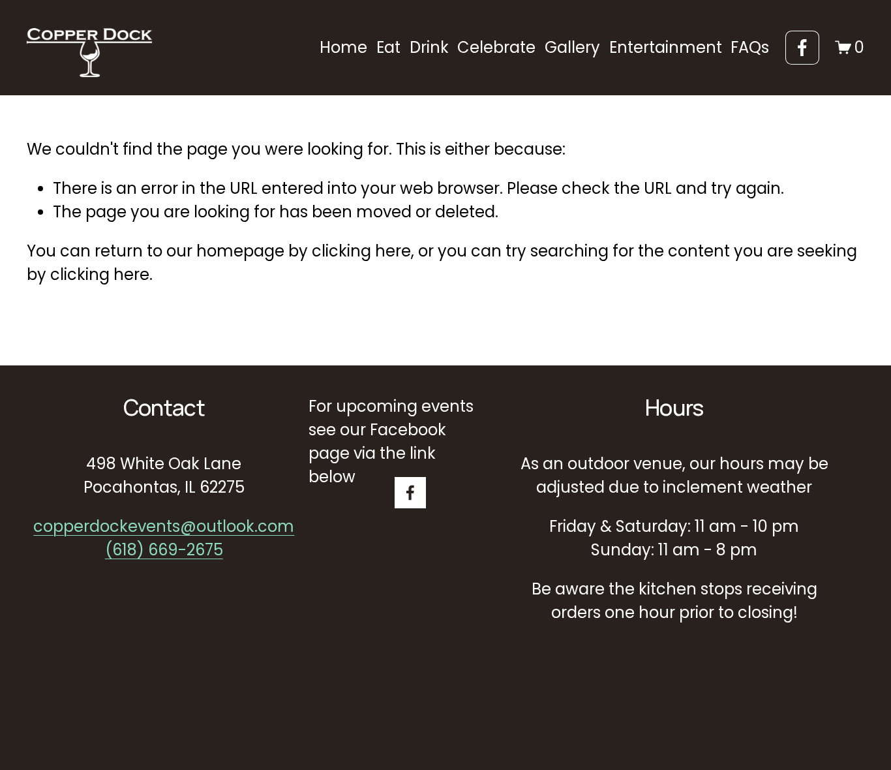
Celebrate (496, 47)
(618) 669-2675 (164, 550)
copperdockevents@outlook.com (163, 526)
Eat (388, 47)
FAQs (750, 47)
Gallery (572, 47)
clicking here (361, 251)
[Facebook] (802, 48)
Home (343, 47)
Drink (429, 47)
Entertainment (665, 47)
